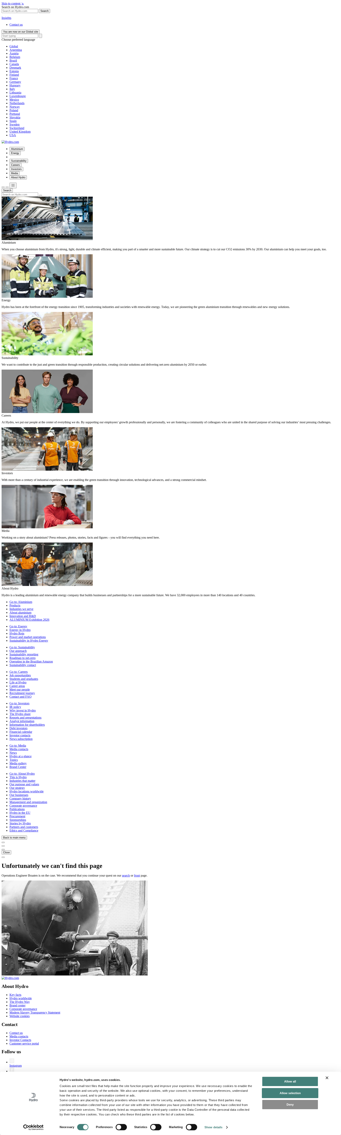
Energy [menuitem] (15, 153)
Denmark (15, 67)
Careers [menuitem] (15, 164)
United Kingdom (20, 131)
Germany (15, 82)
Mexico (14, 99)
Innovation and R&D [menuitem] (22, 616)
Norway (14, 106)
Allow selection (290, 1093)
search (126, 875)
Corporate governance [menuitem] (23, 805)
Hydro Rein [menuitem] (16, 633)
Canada (14, 64)
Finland (14, 74)
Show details (213, 1127)
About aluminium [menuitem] (20, 612)
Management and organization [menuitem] (28, 802)
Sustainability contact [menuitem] (22, 665)
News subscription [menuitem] (21, 739)
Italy (12, 89)
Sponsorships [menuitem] (17, 819)
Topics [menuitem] (13, 759)
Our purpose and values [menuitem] (24, 784)
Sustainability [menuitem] (18, 160)
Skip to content (13, 3)
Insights (6, 18)
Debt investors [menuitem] (18, 728)
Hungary (15, 85)
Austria (14, 53)
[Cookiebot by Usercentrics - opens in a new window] (33, 1127)
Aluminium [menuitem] (17, 148)
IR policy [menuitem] (15, 707)
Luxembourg (17, 96)
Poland (13, 110)
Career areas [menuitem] (17, 686)
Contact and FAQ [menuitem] (20, 696)
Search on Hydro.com (15, 7)
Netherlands (16, 103)
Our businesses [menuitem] (18, 795)
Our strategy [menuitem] (17, 788)
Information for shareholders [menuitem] (27, 724)
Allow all (290, 1081)
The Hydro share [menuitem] (20, 714)
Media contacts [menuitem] (18, 749)
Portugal (14, 113)
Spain (13, 121)
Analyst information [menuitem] (21, 721)
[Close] (7, 187)
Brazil (13, 60)
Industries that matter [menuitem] (22, 780)
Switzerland (16, 128)
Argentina (15, 50)
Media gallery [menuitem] (18, 763)
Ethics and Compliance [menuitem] (23, 830)
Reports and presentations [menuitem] (25, 717)
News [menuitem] (13, 752)
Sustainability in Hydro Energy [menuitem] (28, 640)
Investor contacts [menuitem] (19, 735)
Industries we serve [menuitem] (21, 609)
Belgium (14, 57)
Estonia (14, 71)
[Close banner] (327, 1077)
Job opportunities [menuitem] (20, 675)
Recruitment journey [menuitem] (22, 693)
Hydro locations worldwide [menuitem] (26, 791)
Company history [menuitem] (20, 798)
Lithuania (15, 92)
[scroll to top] (3, 857)
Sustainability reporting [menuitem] (23, 654)
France (13, 78)
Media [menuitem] (14, 173)
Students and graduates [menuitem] (23, 679)
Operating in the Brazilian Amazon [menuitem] (31, 661)
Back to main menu (14, 837)
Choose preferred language (18, 39)
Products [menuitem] (14, 605)
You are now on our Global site (20, 31)
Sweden (14, 124)
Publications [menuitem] (17, 809)
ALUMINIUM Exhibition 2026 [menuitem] (29, 619)
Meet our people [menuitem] (19, 689)
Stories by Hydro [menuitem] (20, 823)
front (137, 875)
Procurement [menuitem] (17, 816)
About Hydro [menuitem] (18, 177)
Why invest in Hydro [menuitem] (22, 710)
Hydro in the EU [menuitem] (19, 812)
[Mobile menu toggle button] (13, 185)
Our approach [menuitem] (18, 650)
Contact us (16, 24)
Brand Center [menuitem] (17, 767)
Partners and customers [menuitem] (23, 827)
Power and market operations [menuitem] (27, 637)
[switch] (121, 1127)
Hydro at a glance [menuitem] (20, 756)
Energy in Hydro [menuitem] (20, 630)
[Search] (40, 36)
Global (13, 46)
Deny (290, 1104)
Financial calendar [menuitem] (20, 731)
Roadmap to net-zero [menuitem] (22, 658)
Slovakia (14, 117)
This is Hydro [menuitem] (18, 777)
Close (6, 852)
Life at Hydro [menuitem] (17, 682)
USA (12, 135)
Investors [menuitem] (16, 169)
